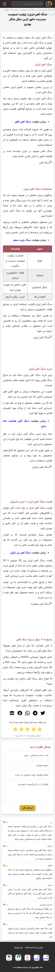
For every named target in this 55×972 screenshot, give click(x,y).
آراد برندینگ (18, 947)
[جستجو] (12, 4)
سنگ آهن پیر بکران (20, 553)
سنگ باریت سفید (22, 240)
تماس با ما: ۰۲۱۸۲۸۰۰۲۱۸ (34, 947)
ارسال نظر (28, 808)
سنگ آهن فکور (23, 122)
